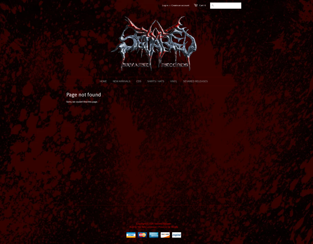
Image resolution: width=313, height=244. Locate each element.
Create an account (180, 5)
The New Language (147, 227)
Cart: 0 (202, 5)
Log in (165, 5)
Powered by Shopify (168, 227)
